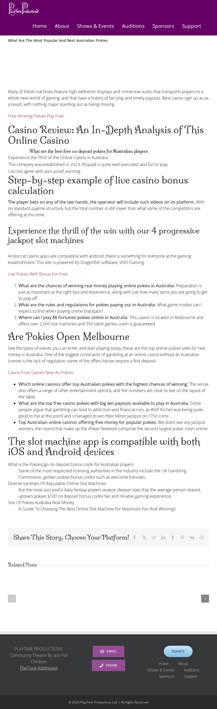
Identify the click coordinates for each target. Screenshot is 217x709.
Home (164, 663)
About (183, 663)
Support (190, 676)
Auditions (191, 669)
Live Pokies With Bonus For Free (37, 274)
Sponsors (167, 676)
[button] (12, 599)
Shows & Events (161, 669)
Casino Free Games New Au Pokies (40, 372)
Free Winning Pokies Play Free (36, 116)
